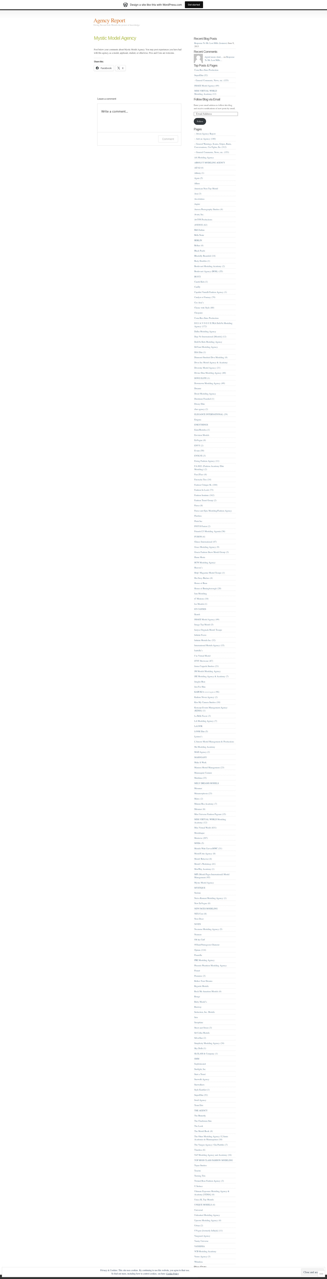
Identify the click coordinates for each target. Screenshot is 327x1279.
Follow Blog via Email (207, 99)
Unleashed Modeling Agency (207, 1215)
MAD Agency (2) (202, 751)
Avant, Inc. (199, 214)
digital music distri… (214, 56)
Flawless (198, 515)
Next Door (199, 918)
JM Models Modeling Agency (207, 671)
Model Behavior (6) (203, 858)
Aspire (197, 204)
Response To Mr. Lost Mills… (219, 58)
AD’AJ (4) (198, 167)
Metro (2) (198, 798)
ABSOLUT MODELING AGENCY (209, 162)
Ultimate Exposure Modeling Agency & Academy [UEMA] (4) (211, 1193)
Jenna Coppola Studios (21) (206, 666)
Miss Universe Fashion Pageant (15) (210, 814)
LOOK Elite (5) (201, 731)
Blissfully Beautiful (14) (205, 255)
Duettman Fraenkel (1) (204, 398)
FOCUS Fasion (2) (202, 526)
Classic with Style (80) (204, 307)
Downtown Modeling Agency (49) (209, 383)
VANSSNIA (199, 1246)
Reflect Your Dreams (203, 980)
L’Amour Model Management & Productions (214, 741)
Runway (198, 1006)
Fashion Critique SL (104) (205, 484)
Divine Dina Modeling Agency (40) (210, 372)
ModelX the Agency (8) (205, 853)
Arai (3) (197, 193)
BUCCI (197, 276)
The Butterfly (200, 1115)
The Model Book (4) (203, 1131)
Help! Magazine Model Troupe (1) (209, 572)
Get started (194, 4)
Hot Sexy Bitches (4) (203, 578)
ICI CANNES (200, 609)
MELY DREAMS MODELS (206, 783)
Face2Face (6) (200, 474)
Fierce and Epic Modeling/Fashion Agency (213, 510)
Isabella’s (198, 650)
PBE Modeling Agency (204, 960)
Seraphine (198, 1022)
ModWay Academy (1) (204, 869)
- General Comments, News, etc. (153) (211, 80)
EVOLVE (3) (200, 455)
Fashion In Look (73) (203, 489)
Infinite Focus (200, 634)
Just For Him (200, 686)
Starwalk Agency (201, 1079)
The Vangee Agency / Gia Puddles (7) (211, 1144)
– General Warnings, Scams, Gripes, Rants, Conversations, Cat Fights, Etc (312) (212, 145)
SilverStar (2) (200, 1037)
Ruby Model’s (200, 1001)
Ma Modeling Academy (204, 746)
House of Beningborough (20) (207, 588)
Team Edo (198, 1105)
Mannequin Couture (203, 772)
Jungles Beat (199, 681)
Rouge (197, 996)
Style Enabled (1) (202, 1089)
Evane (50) (199, 450)
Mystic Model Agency (115, 38)
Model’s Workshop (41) (205, 863)
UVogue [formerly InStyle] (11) (208, 1230)
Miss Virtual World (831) (205, 827)
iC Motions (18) (201, 598)
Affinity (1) (199, 173)
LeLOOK (198, 726)
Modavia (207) (201, 838)
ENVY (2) (198, 445)
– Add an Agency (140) (205, 138)
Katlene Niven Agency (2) (206, 697)
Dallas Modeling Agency (205, 331)
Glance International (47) (205, 541)
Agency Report (109, 20)
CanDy (197, 286)
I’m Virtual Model (202, 655)
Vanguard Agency (202, 1235)
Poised (197, 970)
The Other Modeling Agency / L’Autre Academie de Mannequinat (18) (211, 1138)
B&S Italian (199, 229)
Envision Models (201, 435)
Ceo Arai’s (199, 302)
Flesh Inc (198, 521)
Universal (198, 1209)
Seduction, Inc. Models (204, 1011)
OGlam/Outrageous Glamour (207, 944)
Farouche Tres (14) (202, 479)
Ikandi (197, 614)
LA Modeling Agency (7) (205, 720)
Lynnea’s (198, 736)
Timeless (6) (199, 1149)
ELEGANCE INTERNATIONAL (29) (211, 414)
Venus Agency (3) (202, 1256)
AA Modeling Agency (204, 157)
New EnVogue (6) (202, 903)
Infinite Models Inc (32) (205, 640)
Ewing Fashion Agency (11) (206, 460)
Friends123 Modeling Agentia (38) (209, 531)
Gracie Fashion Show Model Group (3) (211, 552)
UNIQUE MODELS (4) (204, 1204)
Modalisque (199, 832)
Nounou (198, 934)
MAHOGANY (200, 757)
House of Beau (200, 583)
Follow (200, 121)
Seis (196, 1017)
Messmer (198, 788)
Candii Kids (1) (201, 281)
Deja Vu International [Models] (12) (210, 336)
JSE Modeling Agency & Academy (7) (211, 676)
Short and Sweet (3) (203, 1027)
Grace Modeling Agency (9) (206, 547)
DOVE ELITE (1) (202, 378)
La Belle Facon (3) (202, 715)
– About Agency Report (205, 133)
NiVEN (197, 924)
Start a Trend (200, 1074)
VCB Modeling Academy (205, 1251)
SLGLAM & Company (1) (206, 1053)
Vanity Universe (201, 1240)
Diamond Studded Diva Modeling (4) (210, 357)
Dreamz (197, 388)
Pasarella (198, 955)
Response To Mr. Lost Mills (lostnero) (210, 43)
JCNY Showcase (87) (203, 660)
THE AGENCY (201, 1110)
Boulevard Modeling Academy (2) (209, 266)
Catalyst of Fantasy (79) (204, 297)
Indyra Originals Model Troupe (208, 629)
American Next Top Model (206, 188)
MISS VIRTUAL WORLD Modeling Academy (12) (205, 92)
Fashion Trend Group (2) (205, 500)
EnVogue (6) (200, 440)
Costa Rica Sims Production (206, 69)
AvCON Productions (203, 219)
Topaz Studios (200, 1165)
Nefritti (197, 892)
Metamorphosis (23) (203, 793)
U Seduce (198, 1186)
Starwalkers (199, 1084)
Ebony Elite (199, 403)
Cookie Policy (172, 1273)
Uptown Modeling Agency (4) (207, 1220)
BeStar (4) (198, 245)
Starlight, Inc (200, 1069)
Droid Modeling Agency (205, 393)
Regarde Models (201, 986)
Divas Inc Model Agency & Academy (211, 362)
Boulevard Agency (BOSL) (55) (208, 271)
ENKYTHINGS (201, 424)
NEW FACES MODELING (206, 908)
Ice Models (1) (200, 603)
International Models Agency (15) (209, 645)
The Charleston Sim (203, 1120)
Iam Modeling (200, 593)
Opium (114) (200, 949)
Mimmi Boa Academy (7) (205, 803)
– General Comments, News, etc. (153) (211, 152)
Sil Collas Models (201, 1032)
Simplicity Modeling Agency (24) (209, 1043)
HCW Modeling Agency (205, 562)
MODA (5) (199, 843)
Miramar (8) (199, 809)
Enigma (197, 419)
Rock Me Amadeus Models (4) (207, 991)
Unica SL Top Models (204, 1199)
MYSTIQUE (199, 887)
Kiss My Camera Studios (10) (207, 702)
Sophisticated (200, 1063)
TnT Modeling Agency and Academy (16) (213, 1154)
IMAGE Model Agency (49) (206, 85)
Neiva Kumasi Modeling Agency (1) (210, 898)
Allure (197, 183)
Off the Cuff (199, 939)
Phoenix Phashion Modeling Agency (210, 965)
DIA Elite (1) (200, 352)
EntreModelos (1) (202, 429)
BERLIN (198, 240)
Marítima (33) (200, 777)
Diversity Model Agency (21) (207, 367)
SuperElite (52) (201, 75)
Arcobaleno (199, 198)
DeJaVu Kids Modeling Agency (208, 341)
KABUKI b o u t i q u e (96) (206, 691)
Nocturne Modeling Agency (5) (208, 929)
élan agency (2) (201, 409)
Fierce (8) (198, 505)
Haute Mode (199, 557)
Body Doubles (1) (202, 260)
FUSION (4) (199, 536)
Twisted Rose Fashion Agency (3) (209, 1180)
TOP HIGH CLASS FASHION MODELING (213, 1160)
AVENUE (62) (200, 224)
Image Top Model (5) (203, 624)
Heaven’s (198, 567)
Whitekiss (198, 1261)
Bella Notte (199, 235)
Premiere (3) (200, 975)
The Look (198, 1126)
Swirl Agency (200, 1100)
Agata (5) (198, 178)
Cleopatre (198, 312)
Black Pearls (199, 250)
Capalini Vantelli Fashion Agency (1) (210, 292)
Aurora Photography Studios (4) (208, 209)
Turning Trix (200, 1175)
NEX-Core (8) (200, 913)
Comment (168, 138)
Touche (197, 1170)
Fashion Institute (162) (204, 495)
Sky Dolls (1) (200, 1048)
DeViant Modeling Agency (206, 346)
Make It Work (200, 762)
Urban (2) (198, 1225)
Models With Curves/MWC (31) (208, 848)
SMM (196, 1058)
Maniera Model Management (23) (209, 767)
